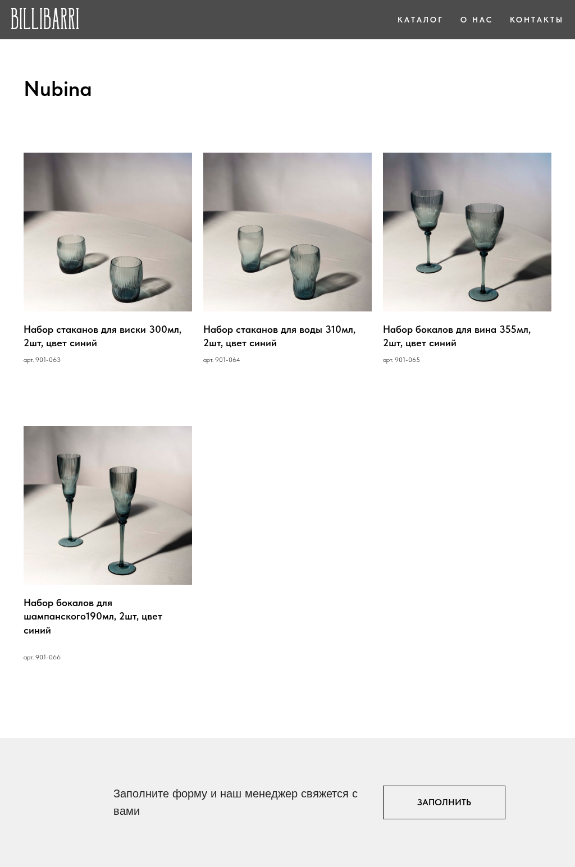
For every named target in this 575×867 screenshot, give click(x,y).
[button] (444, 802)
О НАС (476, 19)
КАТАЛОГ (421, 19)
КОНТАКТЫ (537, 19)
